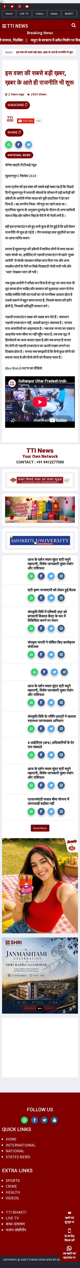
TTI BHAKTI (16, 1212)
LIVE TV (24, 13)
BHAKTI (69, 13)
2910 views (39, 94)
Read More (40, 828)
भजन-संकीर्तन (16, 1229)
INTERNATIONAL (20, 1145)
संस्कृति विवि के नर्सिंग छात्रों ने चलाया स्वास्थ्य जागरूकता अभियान (52, 718)
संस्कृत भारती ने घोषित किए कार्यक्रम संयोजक (51, 644)
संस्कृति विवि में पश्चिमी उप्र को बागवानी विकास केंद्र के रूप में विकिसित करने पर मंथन (47, 616)
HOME (11, 1139)
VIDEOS (12, 1197)
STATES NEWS (18, 1156)
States (54, 13)
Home (9, 13)
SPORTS (13, 1180)
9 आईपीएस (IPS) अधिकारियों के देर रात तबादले (51, 744)
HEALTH (13, 1192)
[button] (8, 144)
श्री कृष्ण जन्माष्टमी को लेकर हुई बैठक (52, 590)
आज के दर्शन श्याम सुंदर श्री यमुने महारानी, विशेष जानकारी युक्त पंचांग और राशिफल (50, 563)
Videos (39, 13)
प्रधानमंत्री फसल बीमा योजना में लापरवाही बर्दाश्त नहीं (48, 801)
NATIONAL (15, 1150)
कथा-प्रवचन (15, 1223)
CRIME (11, 1186)
